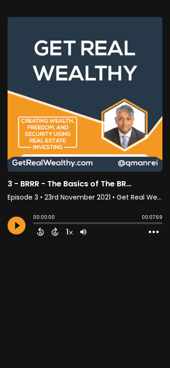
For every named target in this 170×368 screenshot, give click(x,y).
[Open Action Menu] (153, 232)
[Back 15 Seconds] (40, 231)
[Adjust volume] (83, 231)
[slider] (35, 224)
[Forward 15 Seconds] (55, 231)
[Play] (17, 225)
